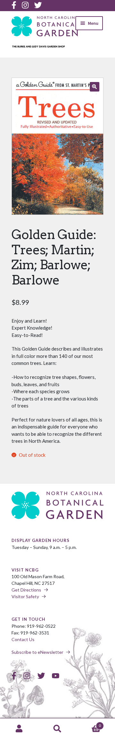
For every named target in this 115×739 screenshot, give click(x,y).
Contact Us (23, 639)
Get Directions (26, 589)
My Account (19, 729)
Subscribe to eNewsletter (37, 652)
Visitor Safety (25, 596)
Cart (89, 723)
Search (57, 729)
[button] (94, 87)
